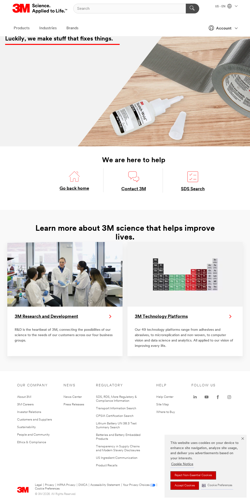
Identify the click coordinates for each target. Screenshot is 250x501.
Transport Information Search (116, 408)
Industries (48, 28)
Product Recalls (106, 465)
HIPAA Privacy (66, 485)
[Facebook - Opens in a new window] (217, 397)
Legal (38, 485)
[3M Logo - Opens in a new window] (40, 8)
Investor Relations (29, 412)
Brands (72, 28)
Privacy (49, 485)
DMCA (82, 485)
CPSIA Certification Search (115, 416)
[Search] (192, 8)
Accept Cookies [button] (185, 485)
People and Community (33, 434)
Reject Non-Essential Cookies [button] (193, 475)
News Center (72, 397)
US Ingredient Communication (116, 458)
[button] (217, 485)
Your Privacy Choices (136, 485)
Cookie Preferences (47, 488)
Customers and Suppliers (34, 419)
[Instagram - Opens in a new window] (229, 397)
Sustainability (26, 427)
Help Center (164, 397)
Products (22, 28)
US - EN (220, 6)
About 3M (24, 397)
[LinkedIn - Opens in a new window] (195, 397)
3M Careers (25, 404)
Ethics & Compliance (31, 442)
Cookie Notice (182, 464)
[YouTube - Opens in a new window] (206, 397)
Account (223, 28)
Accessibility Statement (105, 485)
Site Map (162, 404)
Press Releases (73, 404)
